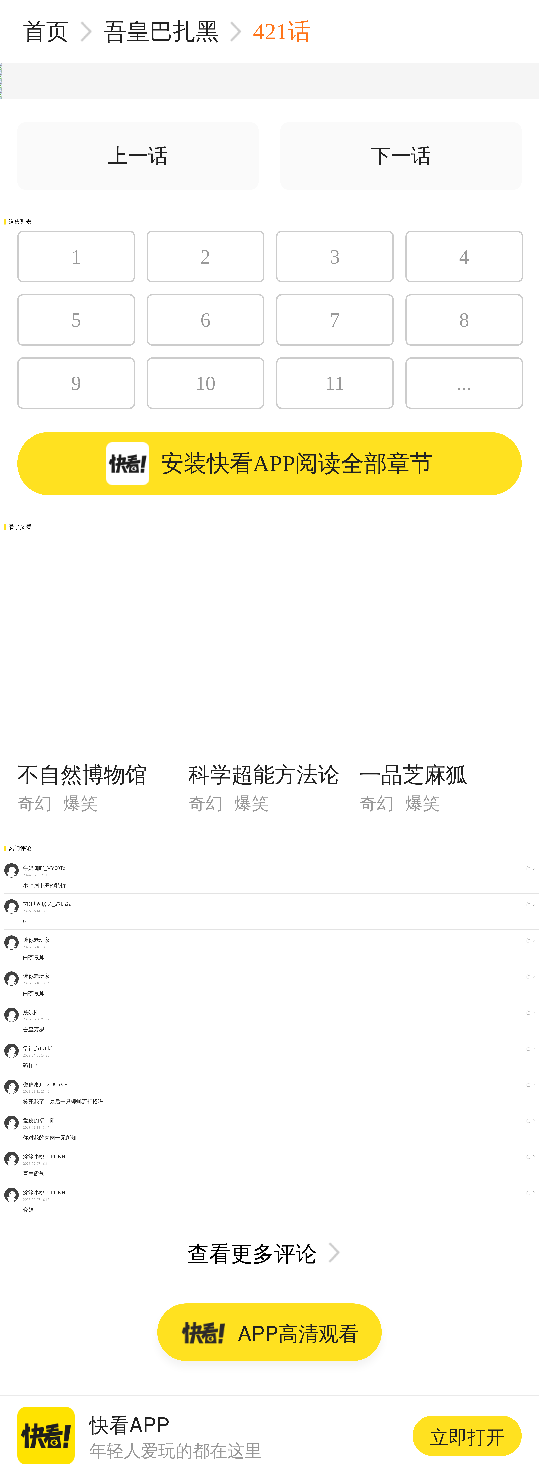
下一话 (401, 156)
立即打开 (467, 1435)
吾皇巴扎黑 (161, 31)
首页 (46, 31)
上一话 (138, 156)
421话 (282, 31)
